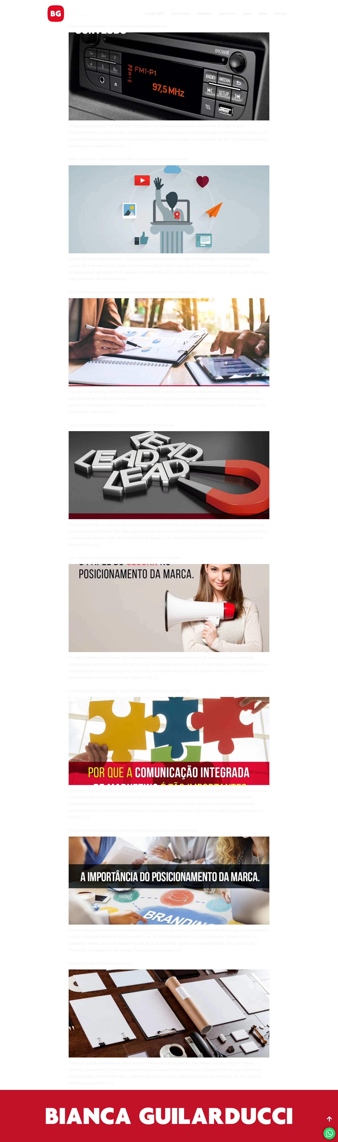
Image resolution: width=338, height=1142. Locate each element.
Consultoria (180, 13)
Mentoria (204, 13)
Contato (280, 13)
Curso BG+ (227, 13)
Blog (263, 13)
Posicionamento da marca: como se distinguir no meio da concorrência (133, 830)
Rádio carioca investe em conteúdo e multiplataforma (118, 26)
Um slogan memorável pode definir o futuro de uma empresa (125, 558)
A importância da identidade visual (101, 963)
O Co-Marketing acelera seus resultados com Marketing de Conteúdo (132, 292)
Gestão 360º (154, 13)
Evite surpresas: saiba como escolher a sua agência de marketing (128, 159)
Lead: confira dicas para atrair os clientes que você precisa (121, 425)
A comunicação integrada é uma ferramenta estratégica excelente (129, 691)
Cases (247, 13)
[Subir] (329, 1119)
